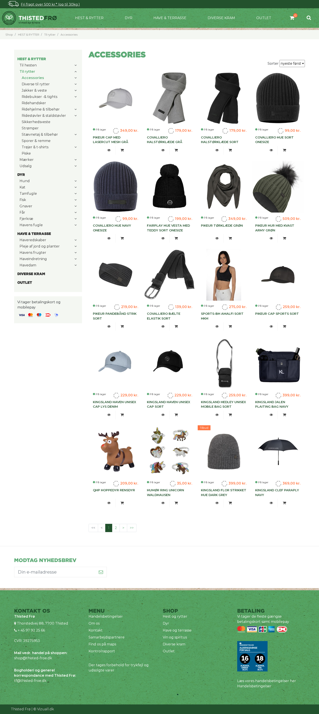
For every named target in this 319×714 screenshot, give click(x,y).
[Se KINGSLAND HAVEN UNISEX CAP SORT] (163, 415)
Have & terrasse (169, 18)
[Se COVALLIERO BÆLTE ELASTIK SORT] (163, 326)
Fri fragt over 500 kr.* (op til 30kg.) (50, 4)
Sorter (274, 63)
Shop (9, 34)
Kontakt (96, 630)
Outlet (263, 18)
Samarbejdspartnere (107, 637)
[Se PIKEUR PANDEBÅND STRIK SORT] (108, 326)
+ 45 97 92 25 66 (31, 630)
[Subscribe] (101, 572)
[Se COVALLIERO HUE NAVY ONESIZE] (108, 238)
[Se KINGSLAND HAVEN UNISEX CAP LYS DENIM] (108, 415)
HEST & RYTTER (89, 18)
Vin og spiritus (175, 637)
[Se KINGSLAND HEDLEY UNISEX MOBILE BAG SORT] (217, 415)
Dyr (128, 18)
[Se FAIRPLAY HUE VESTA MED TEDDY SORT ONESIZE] (163, 238)
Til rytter (50, 34)
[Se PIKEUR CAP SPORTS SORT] (271, 326)
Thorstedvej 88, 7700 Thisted (42, 623)
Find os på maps (102, 644)
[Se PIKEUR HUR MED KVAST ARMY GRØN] (271, 238)
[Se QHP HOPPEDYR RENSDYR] (108, 503)
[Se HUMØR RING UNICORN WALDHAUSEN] (163, 503)
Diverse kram (221, 18)
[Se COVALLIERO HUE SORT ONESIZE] (271, 150)
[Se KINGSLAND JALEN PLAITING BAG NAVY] (271, 415)
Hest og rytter (175, 616)
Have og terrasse (177, 630)
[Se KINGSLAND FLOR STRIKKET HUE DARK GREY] (217, 503)
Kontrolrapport (102, 651)
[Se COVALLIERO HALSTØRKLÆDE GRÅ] (163, 150)
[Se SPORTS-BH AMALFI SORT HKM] (217, 326)
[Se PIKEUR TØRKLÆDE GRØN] (217, 238)
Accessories (69, 34)
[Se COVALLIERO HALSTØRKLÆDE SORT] (217, 150)
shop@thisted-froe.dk (33, 658)
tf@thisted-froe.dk (30, 681)
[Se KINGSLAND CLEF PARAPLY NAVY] (271, 503)
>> (132, 528)
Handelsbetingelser (106, 616)
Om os (94, 623)
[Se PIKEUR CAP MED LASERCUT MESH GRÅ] (108, 150)
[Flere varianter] (176, 326)
